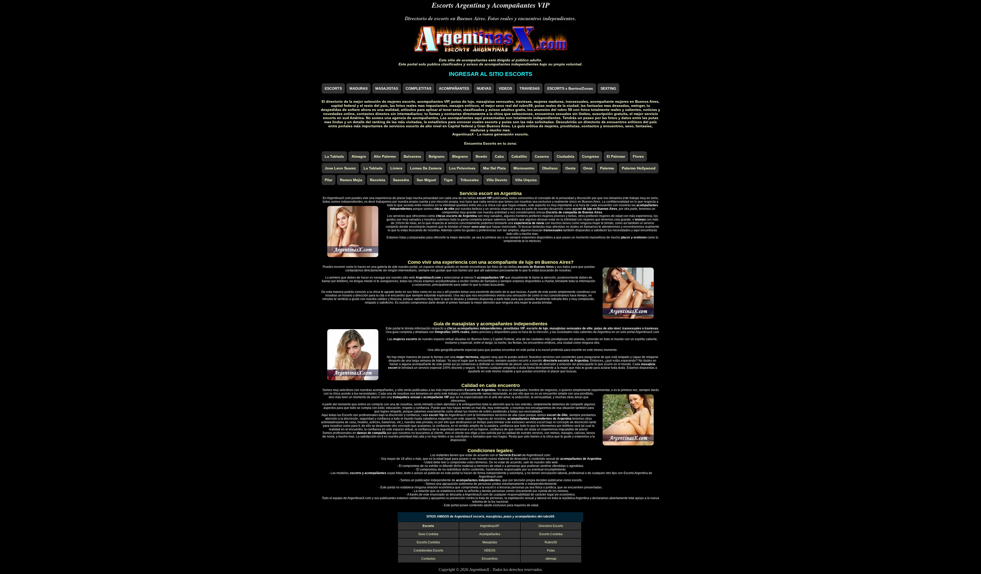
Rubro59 (551, 542)
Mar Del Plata (494, 168)
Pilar (328, 180)
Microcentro (523, 168)
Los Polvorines (462, 168)
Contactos (428, 558)
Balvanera (412, 156)
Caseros (542, 156)
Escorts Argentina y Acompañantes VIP (491, 5)
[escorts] (490, 50)
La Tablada (334, 156)
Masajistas (489, 542)
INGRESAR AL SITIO (490, 74)
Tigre (448, 180)
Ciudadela (565, 156)
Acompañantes (489, 534)
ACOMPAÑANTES (454, 88)
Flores (638, 156)
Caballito (519, 156)
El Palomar (616, 156)
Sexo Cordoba (428, 534)
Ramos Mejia (351, 180)
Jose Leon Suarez (340, 168)
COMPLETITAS (418, 88)
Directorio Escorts (551, 526)
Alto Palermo (385, 156)
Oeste (570, 168)
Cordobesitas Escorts (428, 550)
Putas (551, 550)
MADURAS (358, 88)
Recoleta (377, 180)
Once (587, 168)
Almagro (359, 156)
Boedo (481, 156)
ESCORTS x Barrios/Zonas (570, 88)
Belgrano (437, 156)
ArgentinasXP (489, 526)
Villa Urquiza (526, 180)
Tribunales (469, 180)
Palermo (607, 168)
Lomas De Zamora (425, 168)
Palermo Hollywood (639, 168)
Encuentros (490, 558)
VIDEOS (505, 88)
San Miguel (426, 180)
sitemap (550, 558)
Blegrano (460, 156)
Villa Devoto (496, 180)
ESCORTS (333, 88)
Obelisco (550, 168)
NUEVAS (484, 88)
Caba (499, 156)
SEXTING (608, 88)
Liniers (396, 168)
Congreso (590, 156)
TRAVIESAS (530, 88)
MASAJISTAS (386, 88)
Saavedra (401, 180)
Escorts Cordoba (551, 534)
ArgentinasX (479, 569)
